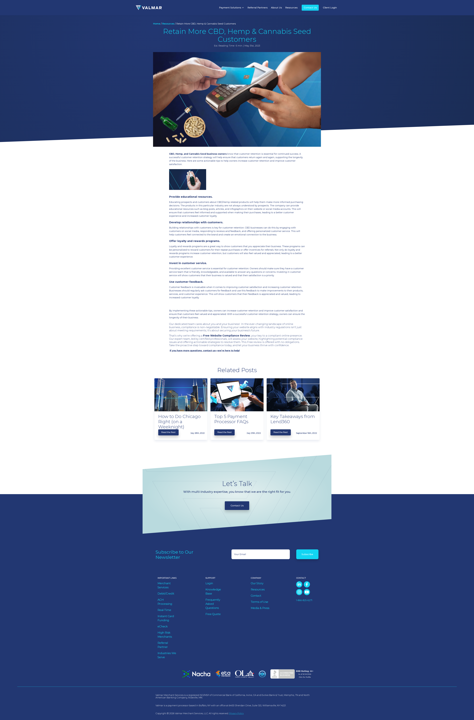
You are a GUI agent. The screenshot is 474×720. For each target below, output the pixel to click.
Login (209, 583)
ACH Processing (165, 602)
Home (156, 23)
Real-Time (164, 610)
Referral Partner (163, 645)
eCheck (163, 626)
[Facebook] (307, 584)
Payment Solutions (230, 7)
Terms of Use (259, 602)
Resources (291, 7)
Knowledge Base (213, 591)
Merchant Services (164, 585)
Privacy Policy (236, 713)
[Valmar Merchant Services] (149, 7)
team (191, 324)
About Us (276, 7)
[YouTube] (307, 592)
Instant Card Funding (166, 618)
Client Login (330, 7)
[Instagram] (299, 592)
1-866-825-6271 (304, 600)
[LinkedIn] (299, 584)
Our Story (257, 583)
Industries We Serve (167, 655)
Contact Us (310, 7)
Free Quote (213, 614)
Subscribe (307, 554)
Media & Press (260, 608)
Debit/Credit (166, 593)
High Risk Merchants (165, 634)
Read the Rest (168, 432)
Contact (256, 595)
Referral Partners (257, 7)
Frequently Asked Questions (212, 604)
